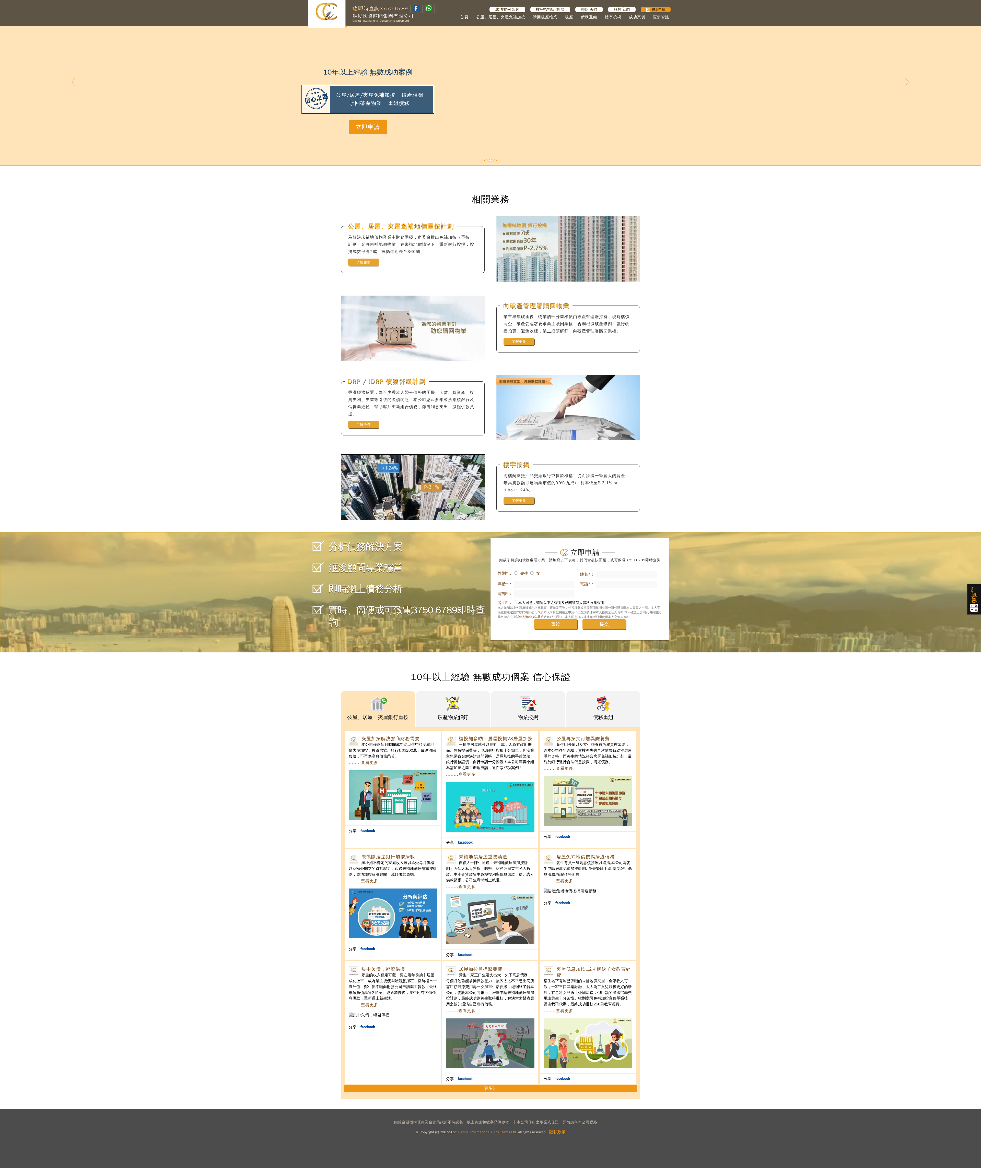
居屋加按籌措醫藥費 (481, 969)
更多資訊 (661, 17)
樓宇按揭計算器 (550, 9)
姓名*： (587, 574)
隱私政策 (557, 1132)
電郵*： (505, 593)
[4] (428, 9)
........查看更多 (363, 762)
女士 (540, 573)
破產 (569, 17)
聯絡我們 (589, 9)
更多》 (490, 1088)
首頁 (464, 17)
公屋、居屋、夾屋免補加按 (500, 17)
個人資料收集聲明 (531, 617)
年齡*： (505, 584)
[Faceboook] (416, 10)
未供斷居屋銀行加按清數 (388, 857)
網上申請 (658, 9)
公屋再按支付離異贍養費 (583, 738)
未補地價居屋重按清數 (483, 857)
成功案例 (637, 17)
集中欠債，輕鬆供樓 (383, 969)
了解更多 (363, 262)
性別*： (505, 573)
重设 (555, 624)
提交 (604, 624)
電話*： (587, 584)
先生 (524, 573)
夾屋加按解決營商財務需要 (390, 738)
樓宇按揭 (613, 17)
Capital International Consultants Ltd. (487, 1132)
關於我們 (622, 9)
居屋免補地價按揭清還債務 (585, 857)
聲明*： (505, 602)
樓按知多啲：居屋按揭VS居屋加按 (496, 738)
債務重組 (589, 17)
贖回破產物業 (545, 17)
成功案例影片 (507, 9)
